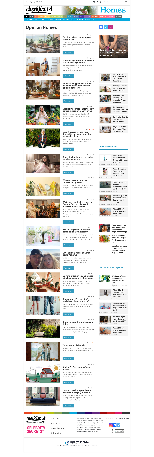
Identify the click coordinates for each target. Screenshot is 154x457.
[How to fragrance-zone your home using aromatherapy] (43, 236)
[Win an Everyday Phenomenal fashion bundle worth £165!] (105, 171)
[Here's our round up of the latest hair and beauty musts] (105, 110)
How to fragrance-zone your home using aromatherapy (76, 231)
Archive (94, 20)
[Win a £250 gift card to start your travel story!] (105, 211)
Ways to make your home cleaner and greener (75, 181)
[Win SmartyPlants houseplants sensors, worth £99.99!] (104, 278)
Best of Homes (78, 20)
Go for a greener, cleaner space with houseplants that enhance (78, 277)
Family (41, 17)
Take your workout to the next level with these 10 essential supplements (113, 52)
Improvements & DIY (31, 20)
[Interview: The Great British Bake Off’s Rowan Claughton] (105, 77)
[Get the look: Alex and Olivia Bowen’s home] (43, 259)
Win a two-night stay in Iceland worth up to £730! (119, 319)
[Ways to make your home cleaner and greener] (43, 186)
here (97, 431)
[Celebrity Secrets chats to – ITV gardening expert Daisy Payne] (43, 115)
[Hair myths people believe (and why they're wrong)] (105, 89)
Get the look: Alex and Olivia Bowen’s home (76, 254)
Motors (118, 17)
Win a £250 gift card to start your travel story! (120, 211)
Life (65, 17)
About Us (55, 418)
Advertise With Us (59, 428)
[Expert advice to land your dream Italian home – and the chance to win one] (43, 138)
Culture (87, 17)
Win (31, 17)
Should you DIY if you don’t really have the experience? (76, 300)
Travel (47, 17)
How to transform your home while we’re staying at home (77, 391)
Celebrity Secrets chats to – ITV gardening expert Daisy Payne (78, 110)
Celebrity (111, 17)
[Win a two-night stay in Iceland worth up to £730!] (105, 319)
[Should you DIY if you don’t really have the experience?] (43, 305)
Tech (81, 17)
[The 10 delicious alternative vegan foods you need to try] (104, 238)
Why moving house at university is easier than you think (78, 62)
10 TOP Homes (67, 20)
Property (58, 20)
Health (60, 17)
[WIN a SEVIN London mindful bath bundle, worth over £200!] (105, 292)
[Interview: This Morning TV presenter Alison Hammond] (105, 98)
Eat (36, 17)
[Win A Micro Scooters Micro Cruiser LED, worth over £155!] (105, 158)
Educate (53, 17)
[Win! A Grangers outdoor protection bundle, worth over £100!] (105, 184)
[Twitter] (118, 425)
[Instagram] (111, 425)
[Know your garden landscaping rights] (43, 328)
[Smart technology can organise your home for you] (43, 163)
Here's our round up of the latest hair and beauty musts (120, 109)
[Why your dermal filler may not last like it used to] (105, 130)
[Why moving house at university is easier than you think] (43, 66)
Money (76, 17)
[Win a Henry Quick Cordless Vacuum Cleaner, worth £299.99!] (105, 198)
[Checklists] (39, 10)
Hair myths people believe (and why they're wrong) (120, 88)
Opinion (87, 20)
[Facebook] (114, 425)
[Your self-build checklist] (43, 351)
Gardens (42, 20)
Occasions (103, 17)
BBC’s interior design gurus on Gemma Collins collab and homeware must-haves (77, 204)
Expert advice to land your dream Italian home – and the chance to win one (77, 134)
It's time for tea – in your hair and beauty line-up (120, 119)
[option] (113, 46)
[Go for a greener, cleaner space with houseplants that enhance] (43, 282)
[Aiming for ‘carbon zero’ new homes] (43, 373)
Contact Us (56, 423)
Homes (70, 17)
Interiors (50, 20)
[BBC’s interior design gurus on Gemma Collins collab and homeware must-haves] (43, 208)
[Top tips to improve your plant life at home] (43, 43)
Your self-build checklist (74, 345)
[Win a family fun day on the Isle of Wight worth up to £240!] (105, 306)
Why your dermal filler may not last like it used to (119, 129)
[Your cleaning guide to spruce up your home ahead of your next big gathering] (43, 89)
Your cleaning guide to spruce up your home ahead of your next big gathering (77, 86)
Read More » (68, 52)
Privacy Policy (57, 433)
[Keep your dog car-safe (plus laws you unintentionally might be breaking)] (104, 228)
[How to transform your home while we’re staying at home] (43, 396)
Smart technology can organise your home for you (78, 158)
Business (95, 17)
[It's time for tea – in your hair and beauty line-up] (105, 120)
